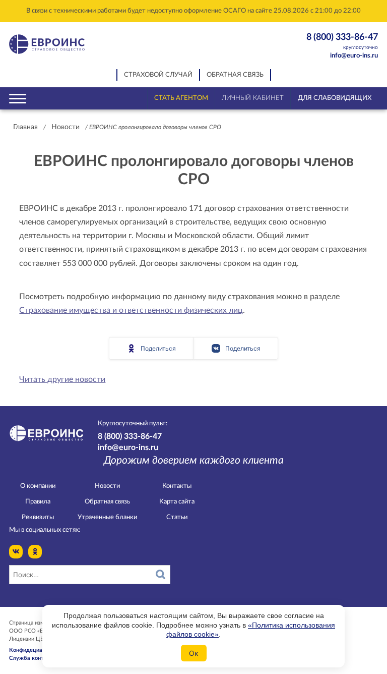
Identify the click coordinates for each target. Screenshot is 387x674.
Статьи (176, 517)
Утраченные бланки (107, 517)
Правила (37, 501)
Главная (25, 127)
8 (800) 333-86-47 (342, 40)
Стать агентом (181, 98)
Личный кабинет (253, 98)
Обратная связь (235, 75)
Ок (194, 653)
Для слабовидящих (334, 98)
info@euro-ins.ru (354, 55)
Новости (65, 127)
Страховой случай (158, 75)
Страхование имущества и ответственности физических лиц (131, 310)
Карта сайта (177, 501)
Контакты (176, 486)
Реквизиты (38, 517)
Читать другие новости (62, 379)
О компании (37, 486)
